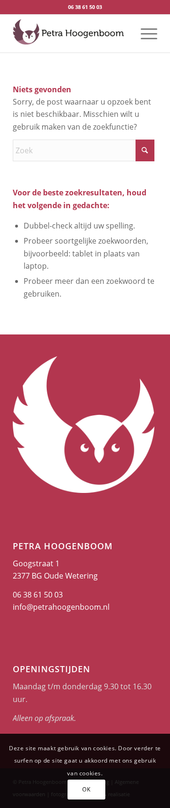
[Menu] (144, 34)
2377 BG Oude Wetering (55, 576)
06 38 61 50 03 (85, 6)
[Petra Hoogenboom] (70, 34)
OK (86, 789)
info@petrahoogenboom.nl (61, 607)
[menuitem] (144, 34)
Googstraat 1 (36, 563)
